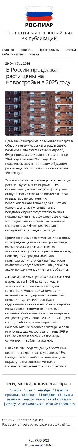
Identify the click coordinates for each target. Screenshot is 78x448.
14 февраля (47, 395)
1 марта (16, 390)
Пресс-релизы (49, 50)
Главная (8, 50)
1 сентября (42, 390)
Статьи (70, 50)
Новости (26, 50)
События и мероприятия (20, 54)
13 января (29, 395)
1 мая (28, 390)
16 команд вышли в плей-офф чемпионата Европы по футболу (38, 399)
